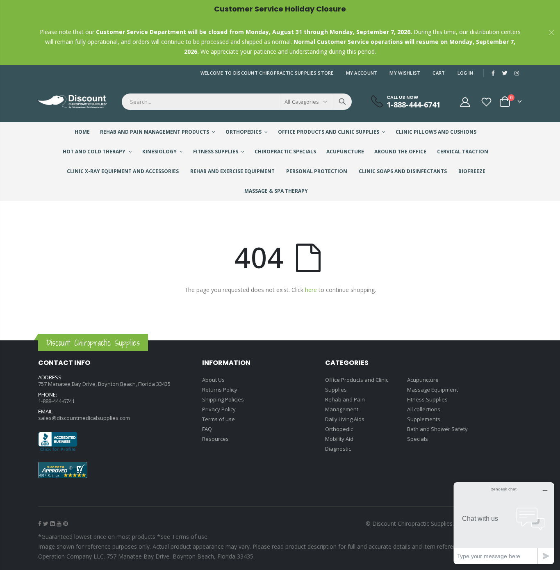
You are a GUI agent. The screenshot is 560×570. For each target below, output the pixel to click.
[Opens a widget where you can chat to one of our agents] (504, 523)
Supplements (423, 419)
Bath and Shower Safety (437, 429)
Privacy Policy (219, 409)
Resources (215, 438)
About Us (213, 379)
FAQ (207, 429)
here (311, 290)
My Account (362, 73)
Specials (417, 438)
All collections (423, 409)
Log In (465, 73)
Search (342, 101)
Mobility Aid (339, 438)
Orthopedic (339, 429)
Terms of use (218, 419)
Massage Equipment (432, 389)
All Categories (302, 101)
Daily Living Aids (344, 419)
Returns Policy (219, 389)
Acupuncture (423, 379)
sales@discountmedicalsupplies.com (84, 418)
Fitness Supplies (427, 399)
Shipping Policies (223, 399)
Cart (439, 73)
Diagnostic (338, 448)
